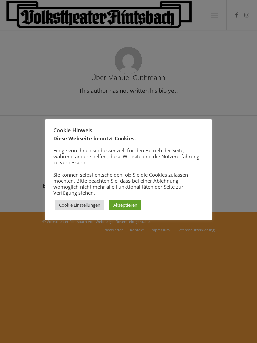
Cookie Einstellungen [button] (79, 205)
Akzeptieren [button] (125, 205)
